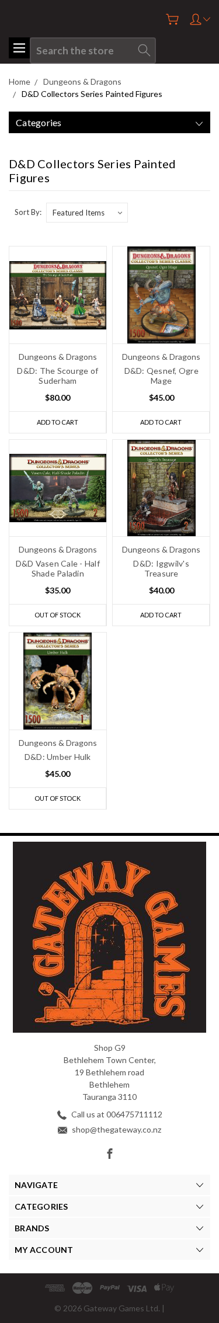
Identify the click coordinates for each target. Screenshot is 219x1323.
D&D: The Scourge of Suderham (57, 376)
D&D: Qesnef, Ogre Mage (161, 376)
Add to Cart (57, 422)
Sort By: (28, 212)
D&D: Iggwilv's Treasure (161, 568)
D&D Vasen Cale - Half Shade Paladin (58, 568)
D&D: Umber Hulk (58, 757)
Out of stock (57, 615)
